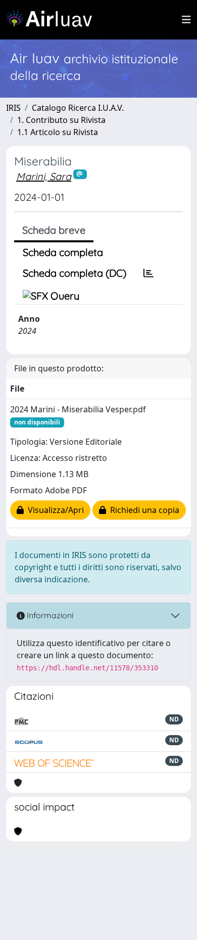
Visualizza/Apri (54, 510)
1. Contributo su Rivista (61, 119)
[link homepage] (53, 19)
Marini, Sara (43, 176)
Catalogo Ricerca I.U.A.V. (78, 107)
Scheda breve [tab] (53, 230)
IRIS (13, 107)
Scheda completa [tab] (63, 252)
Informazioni (49, 615)
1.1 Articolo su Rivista (57, 132)
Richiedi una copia (142, 510)
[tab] (148, 273)
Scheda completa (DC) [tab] (74, 273)
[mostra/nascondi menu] (186, 20)
